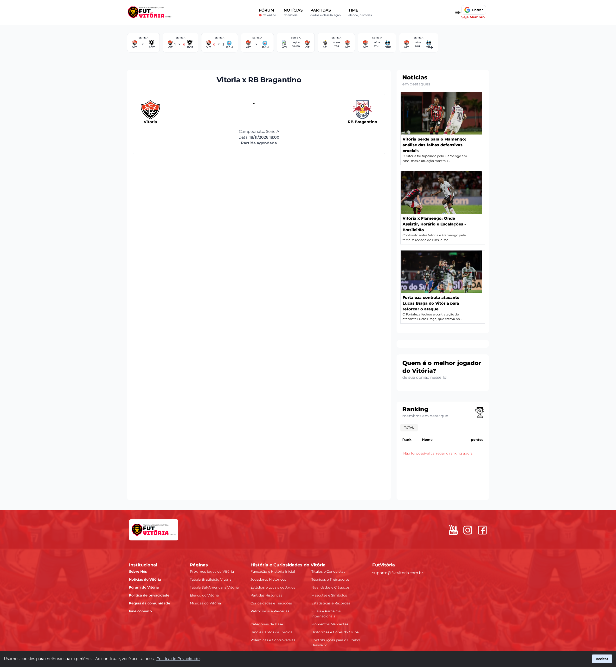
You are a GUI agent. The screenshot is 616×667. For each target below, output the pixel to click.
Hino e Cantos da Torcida (271, 632)
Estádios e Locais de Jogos (272, 587)
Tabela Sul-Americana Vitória (214, 587)
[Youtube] (453, 530)
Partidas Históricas (266, 595)
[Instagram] (468, 530)
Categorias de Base (266, 624)
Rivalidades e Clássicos (330, 587)
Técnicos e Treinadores (330, 579)
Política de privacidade (149, 595)
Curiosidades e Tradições (271, 603)
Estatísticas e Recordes (330, 603)
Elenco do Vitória (204, 595)
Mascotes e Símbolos (329, 595)
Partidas (325, 12)
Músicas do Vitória (205, 603)
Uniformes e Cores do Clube (335, 632)
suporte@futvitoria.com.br (397, 572)
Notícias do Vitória (145, 579)
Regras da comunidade (149, 603)
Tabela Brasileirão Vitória (210, 579)
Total (409, 427)
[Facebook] (482, 530)
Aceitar (602, 659)
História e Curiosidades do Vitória (288, 564)
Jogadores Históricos (268, 579)
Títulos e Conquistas (328, 571)
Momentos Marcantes (329, 624)
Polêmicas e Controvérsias (272, 640)
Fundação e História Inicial (272, 571)
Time (360, 12)
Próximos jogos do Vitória (212, 571)
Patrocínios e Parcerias (269, 611)
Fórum (267, 12)
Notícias (293, 12)
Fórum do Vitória (144, 587)
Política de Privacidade (178, 658)
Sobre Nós (138, 571)
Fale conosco (140, 611)
